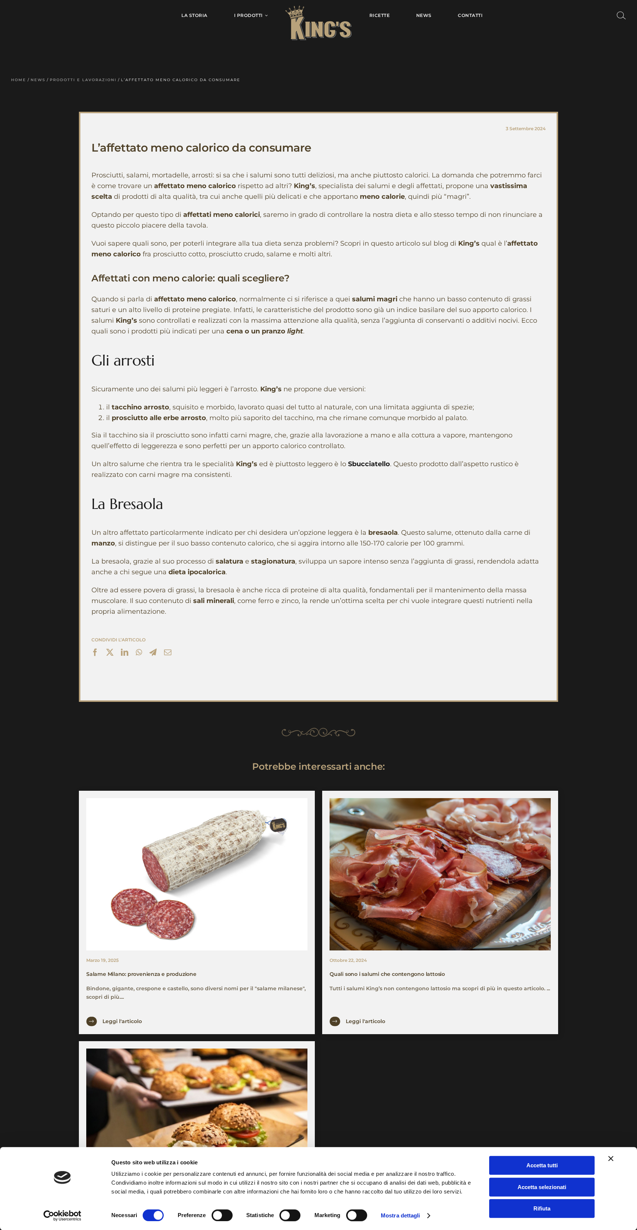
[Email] (167, 653)
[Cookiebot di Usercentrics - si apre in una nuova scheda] (62, 1215)
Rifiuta (541, 1208)
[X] (109, 653)
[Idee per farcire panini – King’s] (196, 1051)
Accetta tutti (542, 1165)
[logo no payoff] (318, 8)
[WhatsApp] (139, 653)
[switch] (222, 1215)
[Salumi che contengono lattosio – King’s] (440, 800)
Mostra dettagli (400, 1215)
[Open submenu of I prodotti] (265, 15)
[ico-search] (621, 14)
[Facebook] (95, 653)
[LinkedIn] (124, 653)
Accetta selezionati (542, 1187)
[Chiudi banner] (610, 1158)
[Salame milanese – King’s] (196, 800)
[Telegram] (153, 653)
